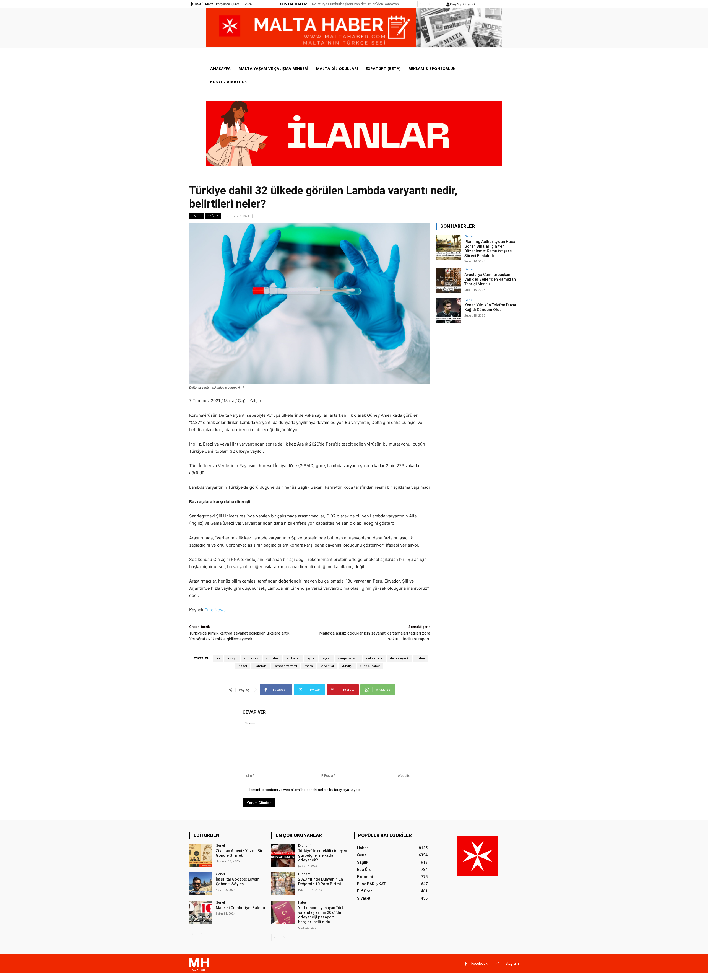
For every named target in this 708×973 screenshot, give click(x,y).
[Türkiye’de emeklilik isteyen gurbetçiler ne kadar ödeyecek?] (282, 855)
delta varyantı (399, 658)
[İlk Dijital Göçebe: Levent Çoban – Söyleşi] (200, 883)
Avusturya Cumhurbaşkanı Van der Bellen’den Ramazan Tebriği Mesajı (490, 279)
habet (243, 666)
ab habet (293, 658)
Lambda (261, 666)
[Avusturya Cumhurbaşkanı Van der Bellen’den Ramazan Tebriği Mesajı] (448, 280)
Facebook (479, 963)
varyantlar (327, 666)
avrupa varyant (348, 658)
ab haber (272, 658)
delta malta (374, 658)
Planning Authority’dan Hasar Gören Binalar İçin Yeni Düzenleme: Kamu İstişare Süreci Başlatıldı (490, 248)
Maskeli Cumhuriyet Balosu (240, 907)
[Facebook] (466, 964)
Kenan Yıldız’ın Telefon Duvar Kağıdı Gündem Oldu (351, 4)
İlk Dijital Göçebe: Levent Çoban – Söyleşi (237, 881)
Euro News (215, 609)
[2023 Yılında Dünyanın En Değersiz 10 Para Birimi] (282, 883)
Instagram (511, 963)
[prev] (420, 4)
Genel (468, 236)
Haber (196, 216)
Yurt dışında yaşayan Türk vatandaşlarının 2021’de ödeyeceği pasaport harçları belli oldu (321, 914)
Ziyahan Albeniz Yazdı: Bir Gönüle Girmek (239, 853)
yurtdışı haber (370, 666)
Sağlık (213, 216)
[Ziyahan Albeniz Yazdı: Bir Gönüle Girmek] (200, 855)
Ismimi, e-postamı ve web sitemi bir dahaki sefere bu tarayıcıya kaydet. (305, 790)
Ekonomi (304, 845)
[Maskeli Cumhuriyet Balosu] (200, 912)
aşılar (311, 658)
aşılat (326, 658)
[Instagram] (497, 964)
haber (421, 658)
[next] (429, 4)
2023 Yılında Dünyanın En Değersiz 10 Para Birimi (320, 881)
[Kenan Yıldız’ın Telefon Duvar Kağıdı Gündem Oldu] (448, 310)
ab (218, 658)
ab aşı (232, 658)
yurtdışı (347, 666)
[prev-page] (192, 934)
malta (309, 666)
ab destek (251, 658)
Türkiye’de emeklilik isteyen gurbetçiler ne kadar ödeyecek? (322, 855)
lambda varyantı (285, 666)
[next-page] (201, 934)
